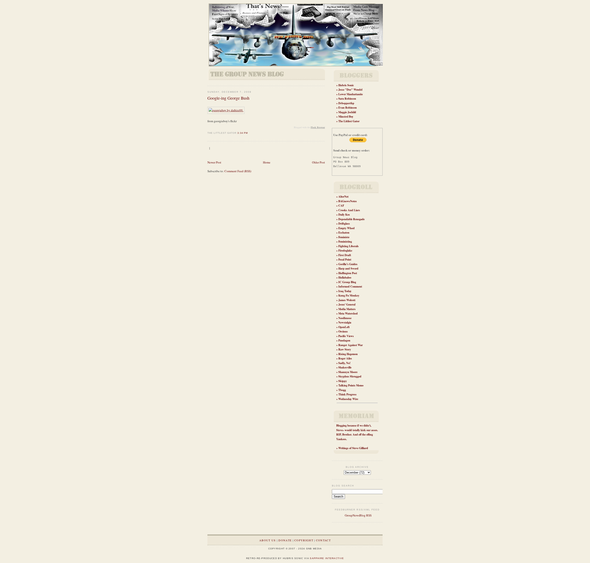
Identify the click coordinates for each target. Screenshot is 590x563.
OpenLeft (344, 327)
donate (285, 540)
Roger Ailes (345, 358)
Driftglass (344, 223)
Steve (339, 430)
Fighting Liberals (348, 246)
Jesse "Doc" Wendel (350, 90)
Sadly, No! (344, 363)
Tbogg (342, 390)
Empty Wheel (346, 228)
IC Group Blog (347, 282)
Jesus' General (346, 304)
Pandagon (344, 340)
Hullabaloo (344, 277)
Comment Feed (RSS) (237, 171)
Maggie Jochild (347, 112)
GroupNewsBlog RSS (358, 515)
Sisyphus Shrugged (349, 376)
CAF (341, 205)
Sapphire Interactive (327, 558)
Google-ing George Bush (228, 98)
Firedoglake (345, 250)
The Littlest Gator (349, 121)
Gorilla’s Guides (347, 264)
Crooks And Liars (349, 210)
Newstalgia (344, 322)
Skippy (342, 381)
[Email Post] (249, 133)
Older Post (318, 162)
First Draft (344, 255)
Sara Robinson (347, 99)
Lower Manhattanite (350, 94)
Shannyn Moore (347, 372)
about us (267, 540)
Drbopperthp (346, 103)
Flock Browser (318, 127)
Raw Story (344, 349)
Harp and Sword (348, 268)
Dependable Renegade (351, 219)
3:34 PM (242, 133)
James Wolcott (346, 300)
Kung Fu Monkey (348, 295)
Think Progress (347, 394)
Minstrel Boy (345, 117)
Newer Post (214, 162)
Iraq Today (344, 291)
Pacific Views (346, 336)
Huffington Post (347, 273)
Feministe (343, 237)
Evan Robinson (347, 108)
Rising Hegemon (348, 354)
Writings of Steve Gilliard (353, 448)
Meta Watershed (348, 313)
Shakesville (344, 367)
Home (266, 162)
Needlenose (344, 318)
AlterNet (343, 197)
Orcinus (343, 331)
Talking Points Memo (350, 385)
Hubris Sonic (346, 85)
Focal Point (344, 259)
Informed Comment (350, 286)
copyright (303, 540)
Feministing (345, 241)
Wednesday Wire (348, 399)
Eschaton (343, 232)
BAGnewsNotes (347, 201)
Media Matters (347, 309)
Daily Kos (344, 214)
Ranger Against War (350, 345)
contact (323, 540)
